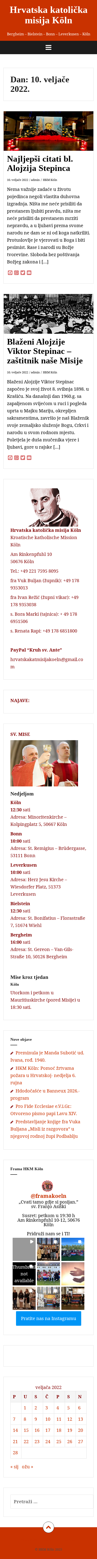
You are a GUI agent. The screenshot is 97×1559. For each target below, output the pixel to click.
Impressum (28, 1540)
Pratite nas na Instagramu (48, 1318)
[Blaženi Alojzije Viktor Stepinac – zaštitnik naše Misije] (51, 321)
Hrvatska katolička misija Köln (49, 15)
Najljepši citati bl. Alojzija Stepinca (40, 163)
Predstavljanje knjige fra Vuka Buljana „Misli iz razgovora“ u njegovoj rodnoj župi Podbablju (45, 1129)
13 (80, 1419)
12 (69, 1419)
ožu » (27, 1467)
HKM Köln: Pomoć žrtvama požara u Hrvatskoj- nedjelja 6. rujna (43, 1075)
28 (15, 1453)
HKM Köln (50, 180)
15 (26, 1430)
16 (37, 1430)
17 (47, 1430)
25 (58, 1441)
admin (35, 180)
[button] (24, 1249)
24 (47, 1441)
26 (69, 1441)
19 (69, 1430)
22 (26, 1441)
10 (47, 1419)
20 (80, 1430)
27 (80, 1441)
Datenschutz (51, 1540)
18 (58, 1430)
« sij (14, 1467)
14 (15, 1430)
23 (37, 1441)
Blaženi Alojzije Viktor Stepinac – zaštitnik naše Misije (45, 351)
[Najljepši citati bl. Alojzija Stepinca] (51, 138)
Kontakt (71, 1540)
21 (15, 1441)
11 (58, 1419)
